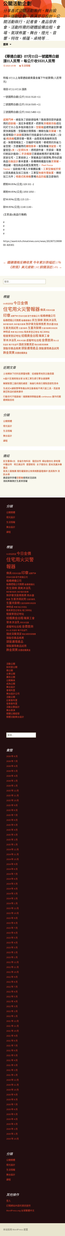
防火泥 (56, 341)
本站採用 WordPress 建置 (15, 1229)
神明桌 (6, 331)
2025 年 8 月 (12, 810)
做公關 (9, 670)
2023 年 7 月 (12, 927)
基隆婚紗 (43, 471)
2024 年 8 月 (12, 869)
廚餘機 (12, 123)
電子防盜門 (13, 344)
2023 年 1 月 (12, 957)
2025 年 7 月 (12, 815)
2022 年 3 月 (12, 1006)
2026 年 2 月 (12, 780)
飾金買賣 (9, 352)
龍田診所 (36, 461)
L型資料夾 (22, 150)
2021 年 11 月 (12, 1026)
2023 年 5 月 (12, 937)
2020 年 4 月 (12, 1119)
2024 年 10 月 (12, 859)
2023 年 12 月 (12, 908)
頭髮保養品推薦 (12, 348)
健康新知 (30, 464)
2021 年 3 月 (12, 1065)
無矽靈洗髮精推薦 (36, 324)
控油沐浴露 (22, 316)
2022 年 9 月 (12, 976)
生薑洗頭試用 (10, 327)
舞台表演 (10, 710)
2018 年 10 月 (12, 1138)
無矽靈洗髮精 (19, 324)
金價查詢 (47, 340)
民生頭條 (37, 320)
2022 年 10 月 (12, 972)
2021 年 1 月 (12, 1075)
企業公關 (10, 673)
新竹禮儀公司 (33, 316)
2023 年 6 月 (12, 932)
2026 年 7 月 (12, 761)
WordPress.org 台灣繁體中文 (20, 1210)
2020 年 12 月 (12, 1079)
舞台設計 (7, 435)
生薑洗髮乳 (23, 328)
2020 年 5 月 (12, 1114)
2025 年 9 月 (12, 805)
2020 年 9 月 (12, 1094)
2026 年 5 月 (12, 771)
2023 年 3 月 (12, 947)
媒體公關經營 (13, 713)
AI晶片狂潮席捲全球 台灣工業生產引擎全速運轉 (26, 378)
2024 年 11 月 (12, 854)
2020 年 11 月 (12, 1084)
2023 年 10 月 (12, 913)
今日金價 (20, 303)
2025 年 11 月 (12, 795)
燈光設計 (7, 426)
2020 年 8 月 (12, 1099)
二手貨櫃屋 (25, 153)
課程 (5, 440)
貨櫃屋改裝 (50, 123)
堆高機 (10, 138)
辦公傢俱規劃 (32, 471)
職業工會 (44, 336)
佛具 (43, 310)
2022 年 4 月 (12, 1001)
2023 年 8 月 (12, 923)
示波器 (17, 134)
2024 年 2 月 (12, 898)
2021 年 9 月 (12, 1035)
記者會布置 (11, 700)
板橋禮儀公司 (47, 315)
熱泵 (56, 324)
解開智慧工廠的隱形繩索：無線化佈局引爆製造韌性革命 (30, 383)
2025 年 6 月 (12, 820)
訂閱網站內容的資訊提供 (18, 1205)
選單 (5, 44)
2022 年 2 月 (12, 1011)
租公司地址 (19, 332)
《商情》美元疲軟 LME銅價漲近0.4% (35, 267)
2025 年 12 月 (12, 790)
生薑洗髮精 (34, 328)
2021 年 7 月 (12, 1045)
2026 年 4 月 (12, 775)
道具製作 (53, 471)
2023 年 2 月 (12, 952)
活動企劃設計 (13, 706)
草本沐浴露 (21, 340)
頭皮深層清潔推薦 (41, 345)
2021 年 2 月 (12, 1070)
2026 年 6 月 (12, 766)
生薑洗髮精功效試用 (49, 328)
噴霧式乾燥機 (23, 176)
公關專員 (10, 680)
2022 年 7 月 (12, 986)
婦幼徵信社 (48, 461)
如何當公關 (11, 667)
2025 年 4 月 (12, 829)
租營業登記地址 (12, 335)
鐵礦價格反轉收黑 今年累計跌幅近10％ (32, 262)
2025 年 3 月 (12, 834)
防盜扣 (5, 345)
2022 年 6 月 (12, 991)
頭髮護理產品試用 (49, 348)
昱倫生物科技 (23, 461)
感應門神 (8, 119)
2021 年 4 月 (12, 1060)
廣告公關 (10, 677)
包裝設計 (13, 161)
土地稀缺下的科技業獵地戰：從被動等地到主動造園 (28, 373)
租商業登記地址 (32, 332)
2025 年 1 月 (12, 844)
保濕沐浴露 (50, 310)
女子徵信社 (42, 464)
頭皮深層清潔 (26, 344)
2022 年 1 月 (12, 1016)
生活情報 (25, 65)
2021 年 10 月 (12, 1030)
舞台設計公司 (13, 693)
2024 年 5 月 (12, 883)
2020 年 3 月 (12, 1124)
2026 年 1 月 (12, 785)
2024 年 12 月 (12, 849)
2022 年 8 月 (12, 981)
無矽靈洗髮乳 (8, 324)
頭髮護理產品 (29, 348)
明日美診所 (19, 464)
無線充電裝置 (46, 172)
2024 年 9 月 (12, 864)
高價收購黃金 (21, 353)
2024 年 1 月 (12, 903)
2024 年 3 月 (12, 893)
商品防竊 (41, 176)
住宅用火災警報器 (21, 309)
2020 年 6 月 (12, 1109)
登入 (8, 1200)
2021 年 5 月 (12, 1055)
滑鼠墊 (52, 146)
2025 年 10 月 (12, 800)
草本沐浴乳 (10, 340)
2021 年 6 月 (12, 1050)
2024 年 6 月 (12, 878)
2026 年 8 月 (12, 756)
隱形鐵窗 (21, 471)
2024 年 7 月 (12, 874)
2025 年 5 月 (12, 824)
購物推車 (31, 146)
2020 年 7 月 (12, 1104)
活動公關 (10, 663)
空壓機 (40, 127)
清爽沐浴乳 (50, 320)
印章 (6, 315)
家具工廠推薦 (10, 471)
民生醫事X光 (9, 461)
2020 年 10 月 (12, 1089)
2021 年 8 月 (12, 1040)
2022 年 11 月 (12, 967)
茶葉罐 (52, 131)
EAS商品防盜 (8, 304)
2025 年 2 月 (12, 839)
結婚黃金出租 (29, 336)
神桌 (13, 332)
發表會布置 (11, 703)
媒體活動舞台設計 (15, 716)
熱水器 (50, 324)
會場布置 (10, 690)
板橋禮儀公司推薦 (12, 320)
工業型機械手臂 (52, 169)
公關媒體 (7, 421)
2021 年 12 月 (12, 1021)
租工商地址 (45, 332)
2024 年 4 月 (12, 888)
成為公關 (10, 683)
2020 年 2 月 (12, 1128)
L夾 (13, 150)
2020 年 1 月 (12, 1133)
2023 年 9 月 (12, 918)
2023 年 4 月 (12, 942)
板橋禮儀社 (26, 320)
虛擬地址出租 (33, 340)
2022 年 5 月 (12, 996)
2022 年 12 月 (12, 962)
